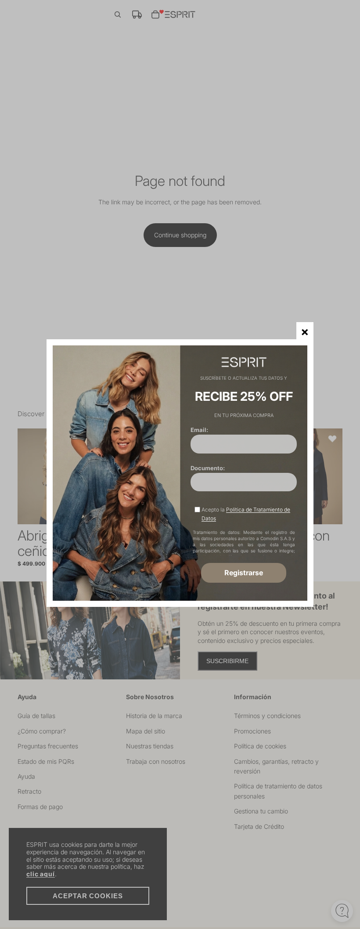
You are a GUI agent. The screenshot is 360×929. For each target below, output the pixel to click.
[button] (304, 330)
